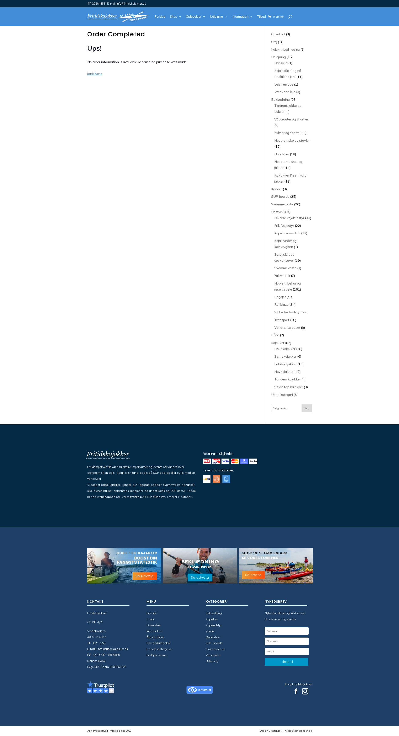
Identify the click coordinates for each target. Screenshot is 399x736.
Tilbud (261, 16)
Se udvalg (145, 576)
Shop (173, 16)
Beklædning (214, 613)
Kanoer (211, 631)
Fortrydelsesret (157, 655)
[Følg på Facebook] (296, 691)
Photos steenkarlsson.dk (297, 730)
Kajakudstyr (214, 625)
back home (94, 74)
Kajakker (211, 619)
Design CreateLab (270, 730)
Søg (306, 408)
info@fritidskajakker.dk (112, 649)
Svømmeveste (215, 649)
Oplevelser (193, 16)
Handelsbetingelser (160, 649)
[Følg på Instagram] (305, 691)
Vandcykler (213, 655)
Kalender (253, 575)
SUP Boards (214, 643)
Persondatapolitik (158, 643)
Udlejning (216, 16)
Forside (160, 16)
